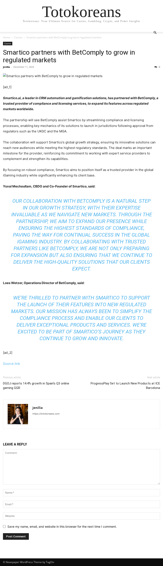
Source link (11, 364)
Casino (18, 37)
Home (6, 37)
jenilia (6, 66)
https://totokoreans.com (46, 413)
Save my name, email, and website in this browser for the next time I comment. (62, 526)
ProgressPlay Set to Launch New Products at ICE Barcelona (125, 385)
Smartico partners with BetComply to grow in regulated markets (69, 56)
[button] (155, 33)
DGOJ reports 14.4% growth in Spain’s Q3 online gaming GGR (36, 385)
